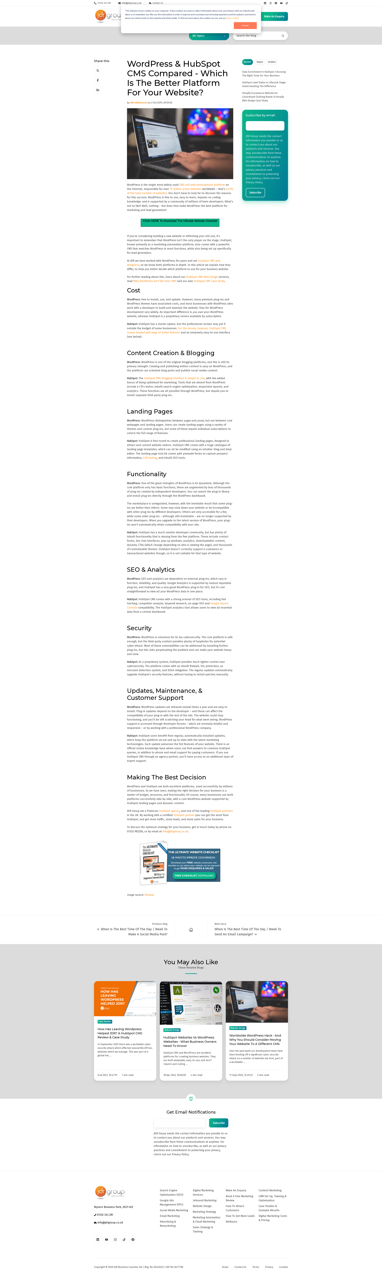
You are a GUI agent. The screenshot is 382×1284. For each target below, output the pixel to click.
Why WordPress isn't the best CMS (155, 281)
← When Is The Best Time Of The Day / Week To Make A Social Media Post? (132, 931)
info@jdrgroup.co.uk (175, 831)
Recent (247, 62)
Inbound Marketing (205, 1200)
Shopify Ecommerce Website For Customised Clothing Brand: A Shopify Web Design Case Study (263, 97)
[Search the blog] (282, 35)
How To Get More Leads (240, 1216)
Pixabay (149, 894)
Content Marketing (270, 1190)
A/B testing (150, 457)
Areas (225, 1267)
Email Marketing (170, 1216)
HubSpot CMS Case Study (209, 281)
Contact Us (240, 1267)
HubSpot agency (169, 811)
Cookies (283, 1267)
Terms (255, 1267)
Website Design (202, 1206)
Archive (272, 62)
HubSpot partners (221, 811)
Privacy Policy (232, 18)
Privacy (269, 1267)
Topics (259, 62)
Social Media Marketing (174, 1210)
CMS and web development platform (202, 184)
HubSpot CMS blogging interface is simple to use (174, 378)
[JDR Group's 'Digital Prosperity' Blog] (191, 929)
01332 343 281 (104, 1214)
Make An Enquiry (236, 1190)
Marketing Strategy (204, 1211)
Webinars (231, 1221)
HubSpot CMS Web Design (202, 277)
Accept (245, 25)
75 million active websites (185, 189)
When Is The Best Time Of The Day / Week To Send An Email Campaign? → (248, 931)
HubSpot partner (184, 815)
